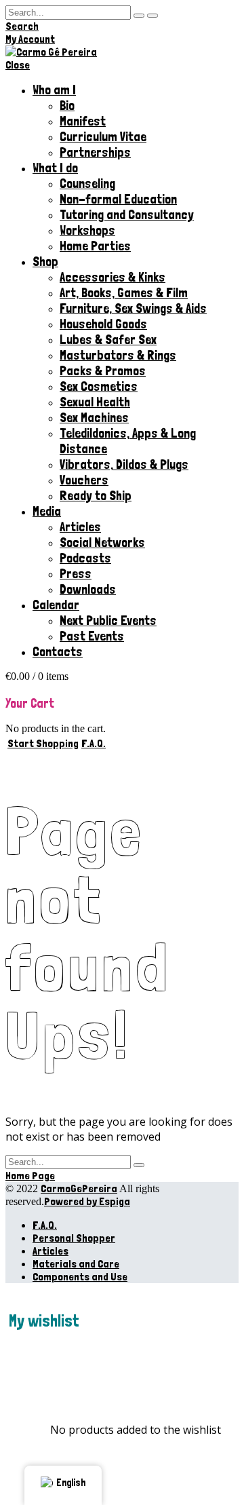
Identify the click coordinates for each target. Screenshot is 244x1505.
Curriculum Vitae (103, 137)
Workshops (87, 230)
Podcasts (85, 558)
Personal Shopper (74, 1238)
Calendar (56, 605)
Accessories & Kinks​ (112, 277)
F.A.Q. (45, 1225)
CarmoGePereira (79, 1188)
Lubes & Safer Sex (108, 339)
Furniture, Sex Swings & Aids (133, 308)
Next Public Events (108, 620)
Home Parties (95, 246)
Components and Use (80, 1276)
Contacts (58, 652)
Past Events (92, 636)
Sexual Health (95, 402)
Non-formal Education (118, 199)
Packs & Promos (103, 371)
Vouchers (84, 480)
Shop (45, 261)
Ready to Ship (95, 495)
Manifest (83, 121)
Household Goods (103, 324)
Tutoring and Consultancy (127, 215)
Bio (67, 105)
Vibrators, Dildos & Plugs (124, 464)
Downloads (88, 589)
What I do (55, 168)
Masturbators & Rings (118, 355)
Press (76, 574)
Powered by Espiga (87, 1201)
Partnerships (95, 152)
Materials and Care (76, 1263)
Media (47, 511)
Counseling (87, 183)
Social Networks (102, 542)
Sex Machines (94, 417)
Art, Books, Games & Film (124, 293)
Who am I (54, 90)
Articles (80, 527)
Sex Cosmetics (99, 386)
